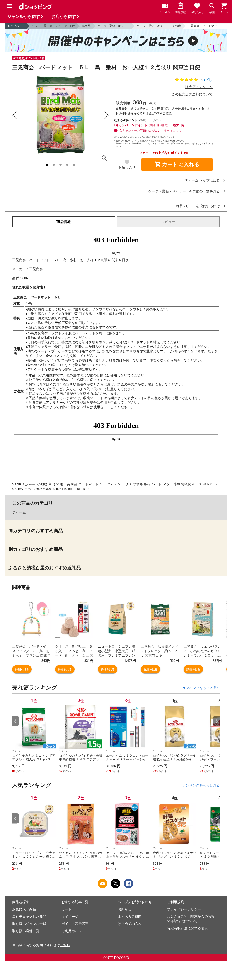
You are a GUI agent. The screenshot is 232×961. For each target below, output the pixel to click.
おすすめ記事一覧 (75, 902)
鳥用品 (86, 26)
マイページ (69, 916)
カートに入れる (177, 164)
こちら (65, 945)
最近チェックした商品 (29, 916)
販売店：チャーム (199, 87)
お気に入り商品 (24, 909)
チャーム (19, 512)
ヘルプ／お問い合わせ (135, 902)
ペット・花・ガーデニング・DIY (53, 26)
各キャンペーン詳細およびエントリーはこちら (150, 130)
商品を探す (20, 902)
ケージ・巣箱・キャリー (113, 26)
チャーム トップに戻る (202, 180)
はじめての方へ (130, 924)
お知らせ (124, 909)
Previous (15, 721)
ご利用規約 (175, 902)
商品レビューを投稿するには (198, 206)
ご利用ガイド (71, 931)
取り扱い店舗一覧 (25, 931)
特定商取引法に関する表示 (187, 928)
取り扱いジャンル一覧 (29, 924)
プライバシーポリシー (184, 909)
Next (216, 721)
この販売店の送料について (192, 94)
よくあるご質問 (130, 916)
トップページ (16, 26)
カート (66, 909)
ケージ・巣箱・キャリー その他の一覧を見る (184, 191)
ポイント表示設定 (75, 924)
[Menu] (9, 6)
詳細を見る (22, 669)
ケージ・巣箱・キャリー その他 (159, 26)
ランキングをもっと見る (201, 688)
